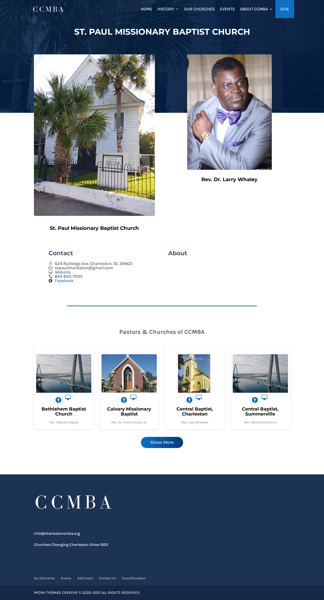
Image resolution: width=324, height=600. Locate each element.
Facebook (64, 280)
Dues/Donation (134, 578)
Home (146, 9)
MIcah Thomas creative (56, 592)
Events (227, 9)
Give (284, 9)
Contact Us (107, 578)
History (165, 9)
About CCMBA (254, 9)
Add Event (85, 578)
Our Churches (199, 9)
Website (63, 272)
